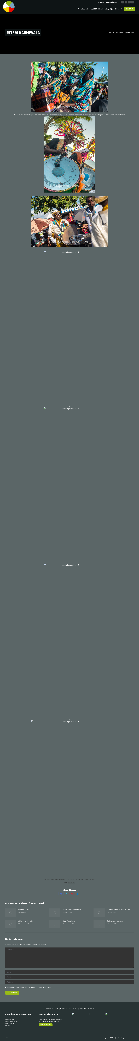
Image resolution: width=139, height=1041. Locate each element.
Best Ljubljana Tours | (69, 1009)
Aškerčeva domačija (25, 921)
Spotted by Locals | (52, 1009)
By (71, 879)
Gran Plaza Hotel (68, 921)
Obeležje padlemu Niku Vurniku (119, 909)
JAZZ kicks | (83, 1009)
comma (21, 1038)
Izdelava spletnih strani (11, 1038)
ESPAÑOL (116, 2)
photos (61, 879)
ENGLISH (109, 2)
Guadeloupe (54, 879)
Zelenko (91, 1009)
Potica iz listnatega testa (71, 909)
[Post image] (10, 912)
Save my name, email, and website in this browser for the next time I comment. (29, 987)
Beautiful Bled (23, 909)
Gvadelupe (71, 882)
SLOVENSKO (101, 2)
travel (65, 879)
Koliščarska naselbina (115, 921)
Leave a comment (90, 879)
